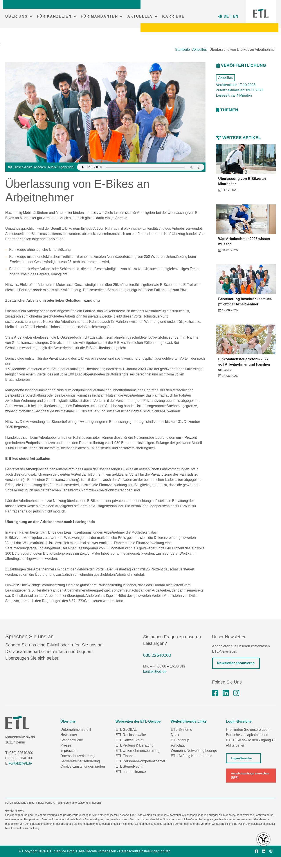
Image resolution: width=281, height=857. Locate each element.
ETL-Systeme (181, 729)
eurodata (178, 745)
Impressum (68, 750)
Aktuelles (199, 49)
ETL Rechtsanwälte (130, 735)
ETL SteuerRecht (128, 766)
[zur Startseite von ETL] (260, 13)
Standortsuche (71, 740)
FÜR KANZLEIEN (54, 16)
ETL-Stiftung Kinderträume (191, 756)
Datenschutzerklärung (77, 756)
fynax (175, 735)
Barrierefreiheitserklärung (80, 761)
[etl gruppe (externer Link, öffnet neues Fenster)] (226, 693)
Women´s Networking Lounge (194, 750)
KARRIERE (173, 16)
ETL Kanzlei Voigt (129, 740)
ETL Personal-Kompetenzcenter (140, 761)
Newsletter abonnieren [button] (236, 663)
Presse (65, 745)
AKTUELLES (140, 16)
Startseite (182, 49)
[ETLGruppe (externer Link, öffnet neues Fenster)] (215, 693)
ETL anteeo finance (130, 772)
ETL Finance (125, 756)
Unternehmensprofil (75, 729)
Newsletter (68, 735)
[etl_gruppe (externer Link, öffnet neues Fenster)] (236, 693)
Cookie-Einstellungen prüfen (82, 766)
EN (235, 16)
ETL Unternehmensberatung (137, 750)
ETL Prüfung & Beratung (134, 745)
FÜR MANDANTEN (99, 16)
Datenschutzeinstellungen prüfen (144, 851)
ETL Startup (180, 740)
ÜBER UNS (16, 16)
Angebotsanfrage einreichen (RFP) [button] (250, 775)
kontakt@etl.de (154, 671)
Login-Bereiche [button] (241, 758)
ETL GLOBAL (126, 729)
